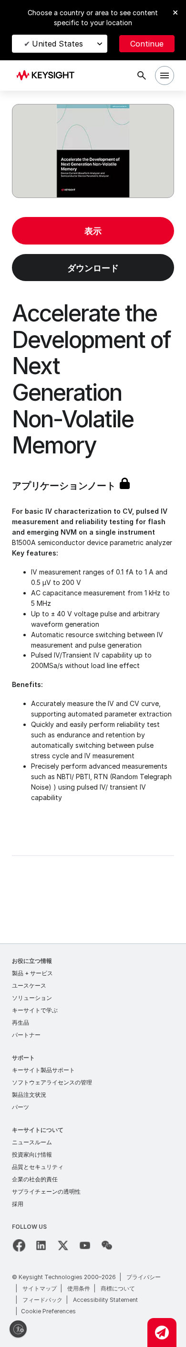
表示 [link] (93, 231)
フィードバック (42, 1299)
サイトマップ (39, 1288)
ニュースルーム (32, 1142)
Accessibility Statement (105, 1299)
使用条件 (78, 1288)
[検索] (141, 75)
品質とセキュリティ (37, 1166)
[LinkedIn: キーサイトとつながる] (41, 1245)
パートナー (26, 1034)
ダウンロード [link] (93, 268)
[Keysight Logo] (48, 75)
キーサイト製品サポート (43, 1070)
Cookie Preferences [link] (48, 1311)
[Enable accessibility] (18, 1329)
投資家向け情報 (32, 1154)
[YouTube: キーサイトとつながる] (85, 1245)
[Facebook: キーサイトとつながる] (19, 1245)
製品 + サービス (32, 973)
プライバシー (143, 1277)
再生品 (20, 1022)
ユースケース (29, 985)
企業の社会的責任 (35, 1179)
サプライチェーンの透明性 (46, 1191)
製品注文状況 (29, 1094)
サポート (23, 1057)
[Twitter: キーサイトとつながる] (63, 1245)
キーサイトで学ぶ (35, 1010)
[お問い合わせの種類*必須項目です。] (161, 1332)
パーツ (20, 1107)
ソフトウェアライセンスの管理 (52, 1082)
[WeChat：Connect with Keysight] (107, 1245)
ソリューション (32, 997)
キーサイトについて (37, 1129)
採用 (17, 1203)
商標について (118, 1288)
